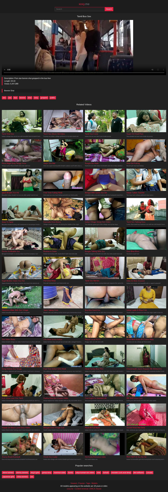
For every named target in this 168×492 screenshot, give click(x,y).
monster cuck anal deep (121, 473)
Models (94, 483)
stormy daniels (22, 473)
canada (149, 473)
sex (4, 98)
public (52, 98)
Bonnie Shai (9, 91)
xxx (32, 477)
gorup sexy (46, 473)
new (98, 473)
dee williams (138, 473)
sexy (36, 98)
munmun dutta (59, 473)
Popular (81, 483)
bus (15, 98)
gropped (44, 98)
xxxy (84, 4)
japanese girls (8, 477)
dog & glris (35, 473)
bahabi (106, 473)
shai (29, 98)
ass (9, 98)
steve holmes (8, 473)
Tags (88, 483)
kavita (70, 473)
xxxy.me (70, 489)
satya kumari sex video (85, 473)
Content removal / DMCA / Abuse (88, 489)
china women (22, 477)
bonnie (22, 98)
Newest (74, 483)
